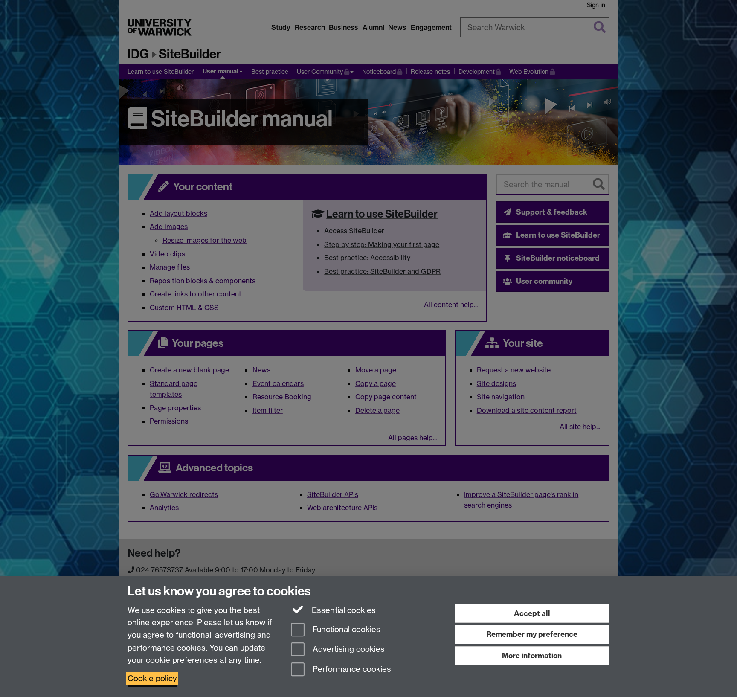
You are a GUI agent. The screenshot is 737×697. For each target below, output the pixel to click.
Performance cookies (350, 669)
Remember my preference (531, 634)
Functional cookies (345, 629)
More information (532, 655)
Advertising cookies (347, 649)
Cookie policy (152, 678)
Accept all (532, 613)
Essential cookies (343, 610)
